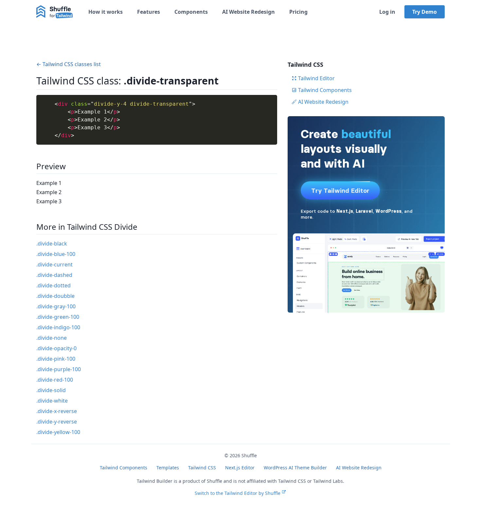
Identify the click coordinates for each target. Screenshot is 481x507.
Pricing (298, 11)
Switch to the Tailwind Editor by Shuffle (237, 493)
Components (191, 11)
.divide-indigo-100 (58, 327)
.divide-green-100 (57, 316)
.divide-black (51, 243)
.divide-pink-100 (55, 358)
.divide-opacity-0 (56, 348)
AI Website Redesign (248, 11)
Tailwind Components (325, 90)
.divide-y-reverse (56, 421)
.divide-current (54, 264)
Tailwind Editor (316, 78)
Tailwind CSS (202, 467)
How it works (105, 11)
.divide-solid (51, 390)
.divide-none (51, 337)
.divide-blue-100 (55, 254)
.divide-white (52, 400)
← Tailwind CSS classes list (68, 64)
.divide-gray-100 (56, 306)
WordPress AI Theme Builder (295, 467)
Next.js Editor (240, 467)
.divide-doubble (55, 295)
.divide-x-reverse (56, 411)
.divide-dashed (54, 275)
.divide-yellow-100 (58, 432)
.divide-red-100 (54, 379)
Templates (167, 467)
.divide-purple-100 (58, 369)
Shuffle (249, 455)
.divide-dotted (53, 285)
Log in (387, 11)
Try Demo (424, 11)
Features (148, 11)
